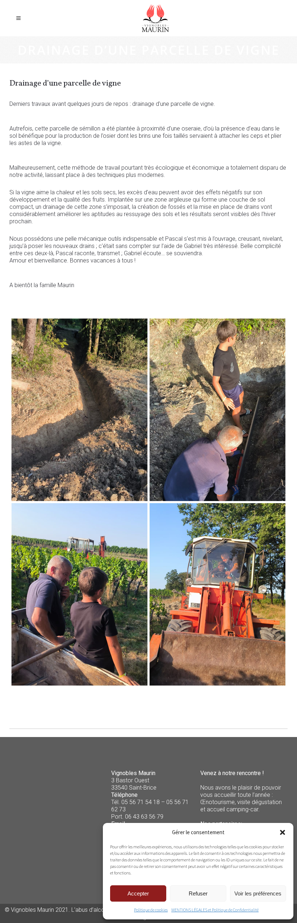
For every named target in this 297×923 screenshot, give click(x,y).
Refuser (198, 893)
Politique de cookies (151, 909)
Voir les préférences (257, 893)
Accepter (138, 893)
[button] (282, 832)
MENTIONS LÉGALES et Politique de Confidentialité (215, 909)
